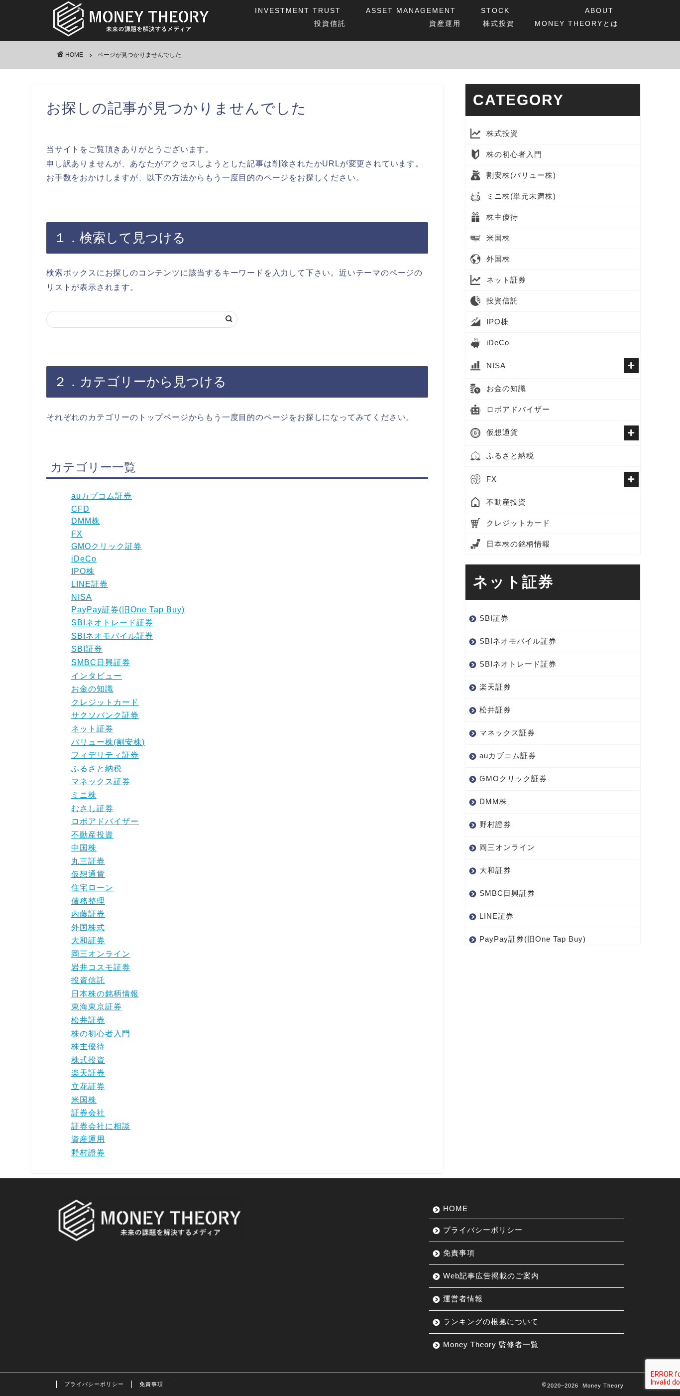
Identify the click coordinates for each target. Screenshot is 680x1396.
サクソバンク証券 (105, 715)
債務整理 (88, 901)
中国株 (84, 847)
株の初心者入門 (100, 1033)
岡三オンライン (100, 954)
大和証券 (88, 940)
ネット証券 (92, 728)
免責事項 (459, 1253)
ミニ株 (84, 795)
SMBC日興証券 (100, 662)
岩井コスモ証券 (100, 967)
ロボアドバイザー (105, 821)
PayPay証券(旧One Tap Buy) (128, 609)
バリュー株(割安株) (108, 742)
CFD (80, 509)
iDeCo (84, 559)
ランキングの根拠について (491, 1321)
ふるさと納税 (96, 768)
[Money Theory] (131, 37)
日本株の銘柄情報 (105, 993)
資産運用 (413, 16)
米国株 (84, 1100)
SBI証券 (87, 649)
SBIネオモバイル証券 (112, 636)
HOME (455, 1208)
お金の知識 (92, 689)
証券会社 (88, 1113)
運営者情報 (463, 1298)
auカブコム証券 (101, 496)
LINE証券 (89, 584)
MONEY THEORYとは (577, 16)
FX (77, 534)
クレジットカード (105, 702)
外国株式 (88, 927)
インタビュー (96, 676)
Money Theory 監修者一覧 (491, 1344)
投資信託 (300, 16)
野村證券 (88, 1152)
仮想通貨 (88, 874)
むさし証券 (92, 808)
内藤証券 (88, 914)
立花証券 (88, 1086)
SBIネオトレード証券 (112, 622)
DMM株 (85, 521)
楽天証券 (88, 1073)
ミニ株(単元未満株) (521, 196)
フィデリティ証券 (105, 755)
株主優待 (88, 1046)
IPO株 (83, 571)
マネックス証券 (100, 781)
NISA (81, 597)
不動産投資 (92, 835)
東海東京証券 (96, 1006)
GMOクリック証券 (106, 546)
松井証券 (88, 1020)
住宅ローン (92, 887)
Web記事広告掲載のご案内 (491, 1275)
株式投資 (498, 16)
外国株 (498, 259)
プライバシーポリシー (483, 1230)
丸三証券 (88, 861)
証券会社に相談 (100, 1126)
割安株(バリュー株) (521, 175)
